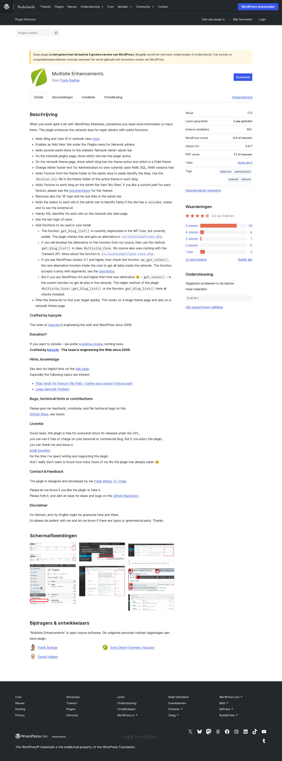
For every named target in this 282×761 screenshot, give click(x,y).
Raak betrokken (178, 697)
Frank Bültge (103, 481)
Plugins (70, 709)
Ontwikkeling (113, 97)
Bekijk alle (245, 259)
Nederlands (59, 736)
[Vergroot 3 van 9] (71, 569)
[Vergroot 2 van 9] (71, 559)
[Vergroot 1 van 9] (71, 548)
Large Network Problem (52, 389)
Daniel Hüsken (48, 657)
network (246, 179)
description (107, 271)
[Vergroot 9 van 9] (169, 599)
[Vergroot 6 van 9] (169, 548)
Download (243, 77)
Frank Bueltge (70, 80)
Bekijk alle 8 (245, 162)
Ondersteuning (242, 97)
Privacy (20, 715)
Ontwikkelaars (126, 709)
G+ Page (120, 481)
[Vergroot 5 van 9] (120, 570)
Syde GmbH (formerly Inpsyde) (132, 647)
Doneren (175, 709)
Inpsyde (53, 325)
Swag (173, 715)
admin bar (226, 171)
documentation (80, 190)
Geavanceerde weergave (203, 190)
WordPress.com (231, 697)
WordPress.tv (127, 715)
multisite (233, 179)
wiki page (82, 369)
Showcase (73, 697)
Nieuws (20, 703)
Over (18, 697)
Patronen (72, 715)
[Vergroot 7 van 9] (169, 565)
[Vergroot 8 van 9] (169, 574)
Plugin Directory (25, 19)
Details (38, 97)
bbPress (226, 709)
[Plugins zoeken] (56, 33)
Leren (121, 697)
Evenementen (177, 703)
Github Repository (126, 496)
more (96, 139)
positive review (92, 344)
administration (243, 171)
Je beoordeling (196, 259)
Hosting (20, 709)
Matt (223, 703)
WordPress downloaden (258, 6)
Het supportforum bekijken (204, 307)
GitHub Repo (39, 414)
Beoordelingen (62, 97)
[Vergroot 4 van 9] (120, 548)
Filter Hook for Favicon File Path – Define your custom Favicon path (84, 383)
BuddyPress (228, 715)
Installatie (88, 97)
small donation (40, 450)
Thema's (71, 703)
